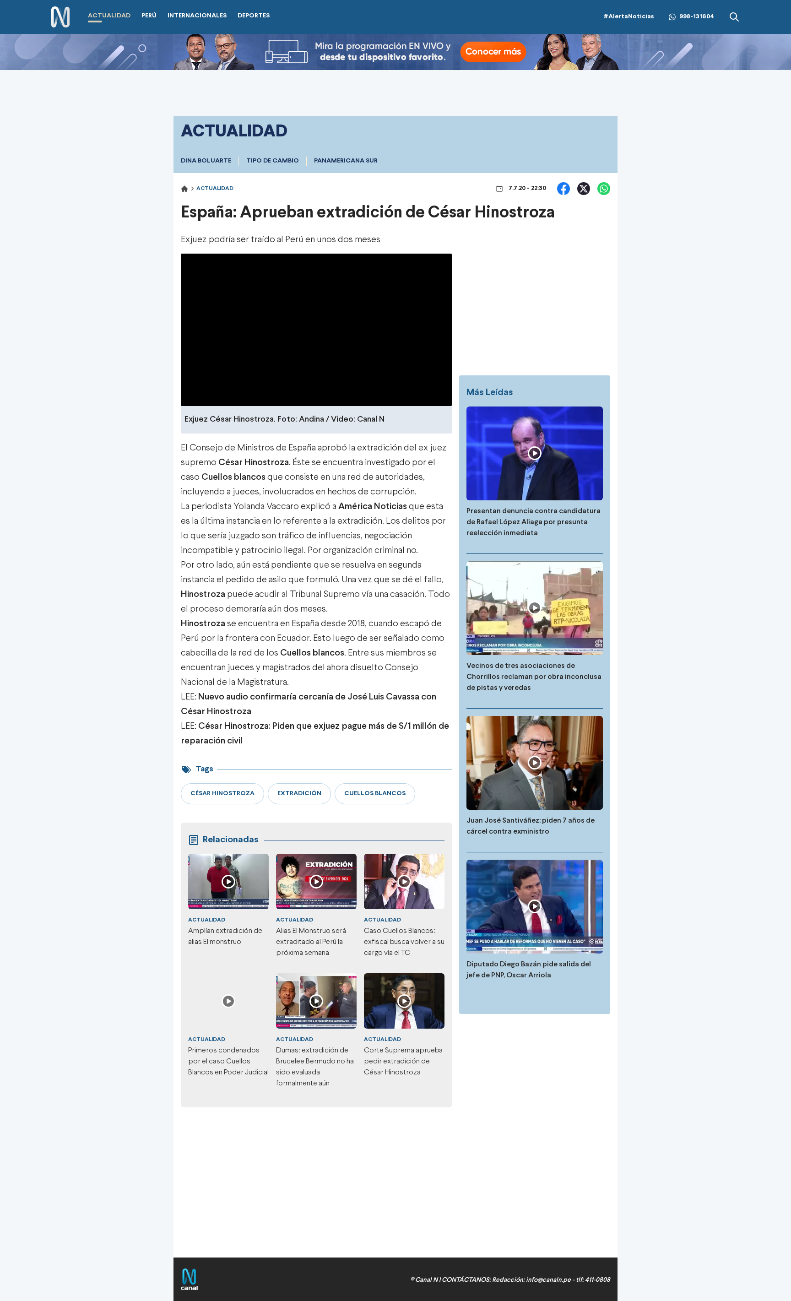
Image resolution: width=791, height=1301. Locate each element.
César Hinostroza (253, 462)
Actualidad (214, 188)
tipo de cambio (272, 161)
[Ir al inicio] (60, 17)
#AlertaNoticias (628, 17)
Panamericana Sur (346, 161)
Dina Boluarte (206, 161)
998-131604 (696, 17)
